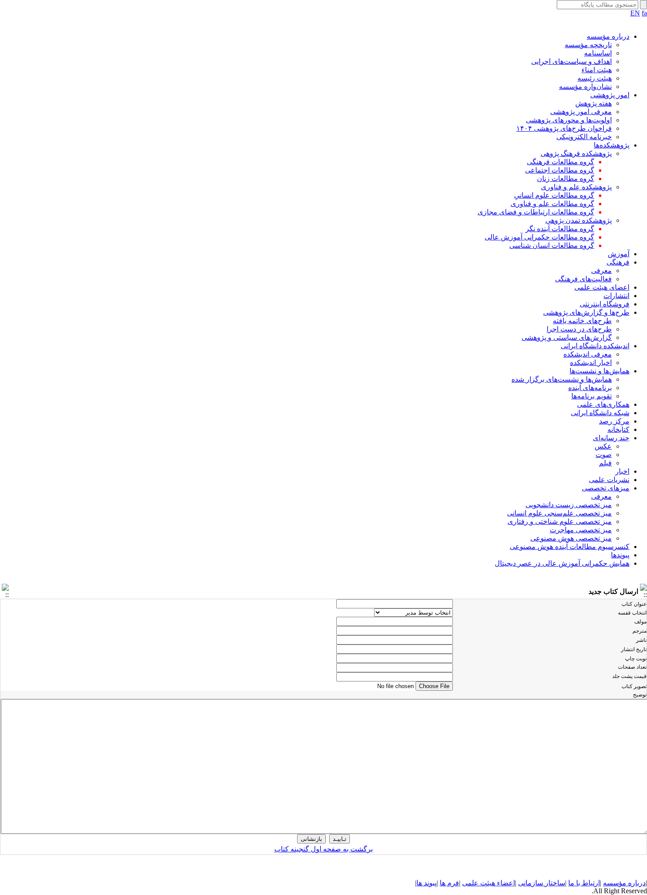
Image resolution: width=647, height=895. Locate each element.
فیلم (605, 463)
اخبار (622, 471)
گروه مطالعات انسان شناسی (551, 245)
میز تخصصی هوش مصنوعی (571, 538)
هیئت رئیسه (594, 78)
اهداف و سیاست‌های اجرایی (571, 61)
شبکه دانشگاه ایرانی (600, 412)
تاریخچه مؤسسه (588, 44)
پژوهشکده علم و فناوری (576, 187)
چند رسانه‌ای (611, 438)
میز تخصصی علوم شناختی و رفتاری (559, 521)
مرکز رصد (614, 421)
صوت (604, 454)
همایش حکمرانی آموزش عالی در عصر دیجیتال (562, 563)
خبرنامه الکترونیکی (584, 136)
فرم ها (449, 883)
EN (635, 13)
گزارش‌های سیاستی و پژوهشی (567, 337)
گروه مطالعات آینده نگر (560, 228)
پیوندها (620, 555)
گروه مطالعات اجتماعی (559, 170)
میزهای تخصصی (605, 488)
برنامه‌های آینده (590, 387)
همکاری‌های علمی (603, 404)
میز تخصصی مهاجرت (581, 530)
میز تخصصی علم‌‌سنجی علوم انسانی (559, 513)
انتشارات (616, 295)
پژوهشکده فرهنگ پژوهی (576, 153)
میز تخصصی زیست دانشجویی (569, 504)
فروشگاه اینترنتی (604, 304)
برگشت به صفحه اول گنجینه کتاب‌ (323, 849)
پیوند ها (426, 883)
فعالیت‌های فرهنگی (583, 279)
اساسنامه (598, 53)
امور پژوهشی (609, 95)
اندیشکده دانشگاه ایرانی (595, 346)
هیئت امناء (596, 70)
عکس (603, 446)
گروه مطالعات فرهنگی (560, 162)
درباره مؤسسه (608, 36)
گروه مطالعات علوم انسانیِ (554, 195)
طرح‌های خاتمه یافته (582, 320)
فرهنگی (618, 262)
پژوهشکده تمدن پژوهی (578, 220)
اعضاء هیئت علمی (488, 883)
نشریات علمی (609, 479)
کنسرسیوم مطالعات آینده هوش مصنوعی (569, 546)
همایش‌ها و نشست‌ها (599, 371)
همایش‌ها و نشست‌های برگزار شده (561, 379)
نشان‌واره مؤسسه (585, 86)
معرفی (601, 270)
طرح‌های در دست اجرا (579, 329)
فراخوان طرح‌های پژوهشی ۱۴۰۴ (564, 128)
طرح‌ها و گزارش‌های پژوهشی (586, 312)
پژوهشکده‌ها (611, 145)
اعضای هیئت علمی (601, 287)
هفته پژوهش (593, 103)
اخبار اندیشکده (591, 362)
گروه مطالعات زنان (565, 178)
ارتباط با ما (584, 883)
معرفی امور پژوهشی (581, 111)
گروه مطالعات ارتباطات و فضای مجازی (536, 212)
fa (644, 13)
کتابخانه (618, 429)
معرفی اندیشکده (587, 354)
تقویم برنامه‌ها (591, 396)
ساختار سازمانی (541, 883)
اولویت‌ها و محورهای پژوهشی (569, 120)
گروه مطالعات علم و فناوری (552, 203)
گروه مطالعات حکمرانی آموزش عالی (539, 237)
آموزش (618, 254)
